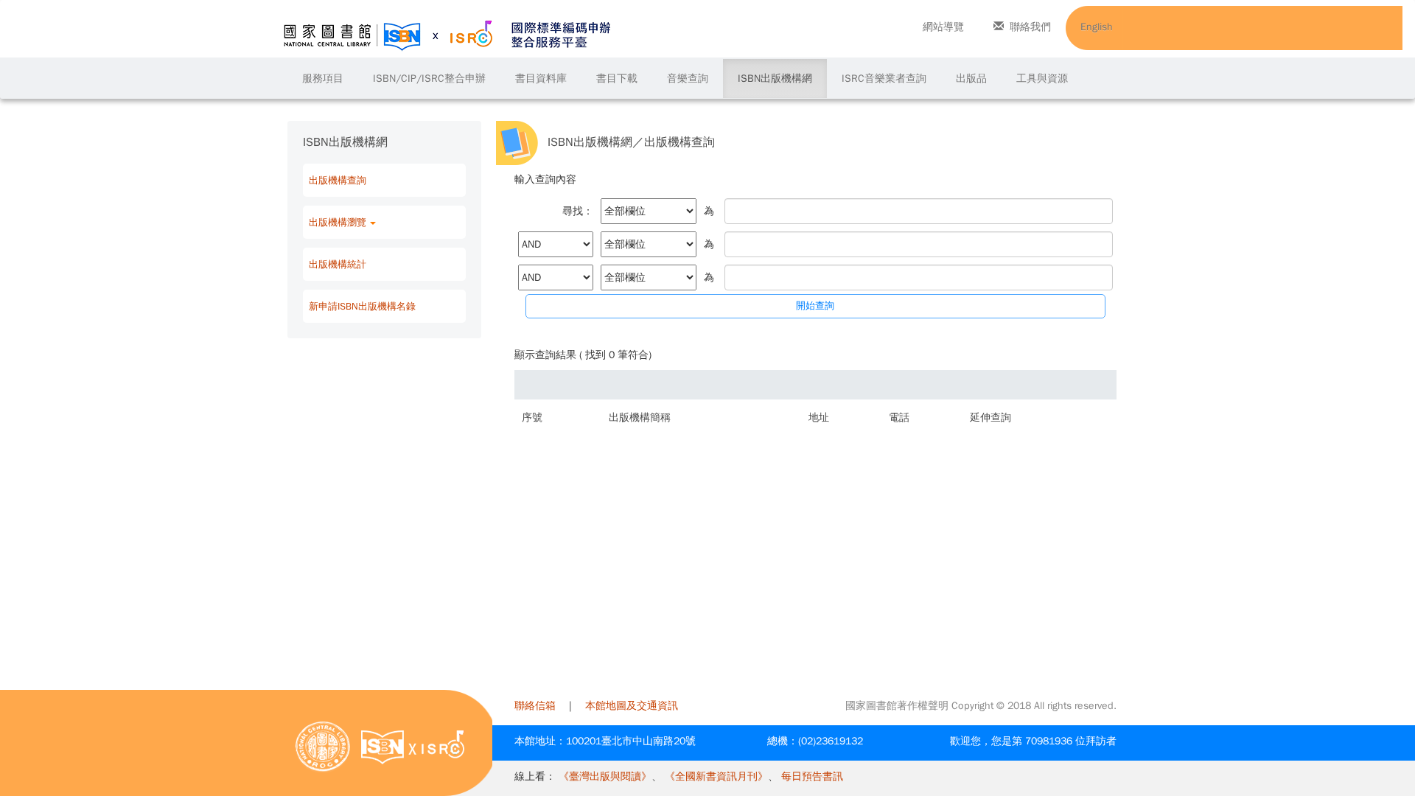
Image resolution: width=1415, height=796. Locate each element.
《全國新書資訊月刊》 (716, 776)
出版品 (971, 78)
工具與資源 (1042, 78)
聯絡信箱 (535, 705)
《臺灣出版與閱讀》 (605, 776)
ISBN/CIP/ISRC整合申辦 (429, 78)
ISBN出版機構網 (775, 78)
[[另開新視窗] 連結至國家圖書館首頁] (323, 746)
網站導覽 (943, 27)
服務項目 (322, 78)
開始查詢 (815, 305)
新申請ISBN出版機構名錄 (362, 306)
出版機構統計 (337, 264)
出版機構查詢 (337, 180)
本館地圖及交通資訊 (631, 705)
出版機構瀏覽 (337, 222)
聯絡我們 (1030, 27)
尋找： (577, 211)
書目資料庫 (541, 78)
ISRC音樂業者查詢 (884, 78)
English (1096, 27)
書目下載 (616, 78)
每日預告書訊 (812, 776)
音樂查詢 (687, 78)
